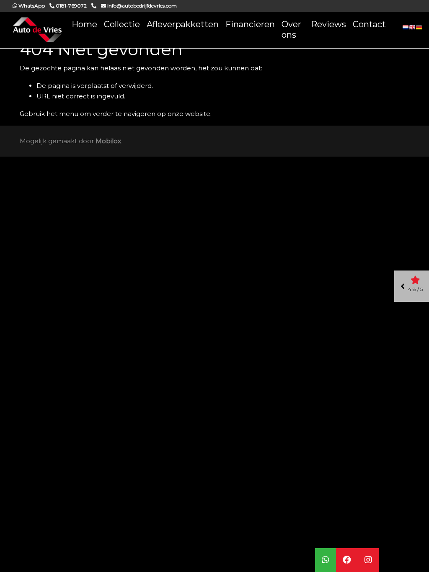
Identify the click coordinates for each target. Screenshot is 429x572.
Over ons (291, 29)
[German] (419, 30)
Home (84, 24)
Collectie (122, 24)
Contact (369, 24)
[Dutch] (405, 30)
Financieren (250, 24)
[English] (412, 30)
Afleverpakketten (183, 24)
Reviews (328, 24)
